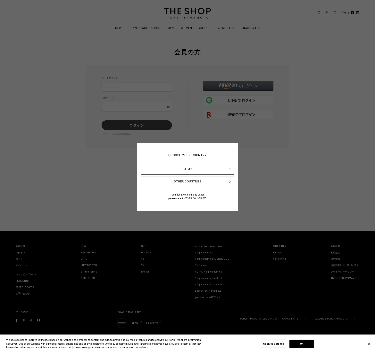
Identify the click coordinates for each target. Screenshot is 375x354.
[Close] (368, 344)
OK (301, 343)
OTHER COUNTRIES (187, 181)
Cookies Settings (273, 343)
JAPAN (188, 169)
